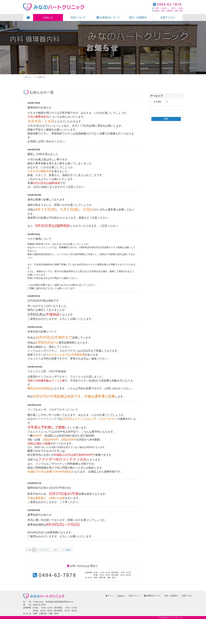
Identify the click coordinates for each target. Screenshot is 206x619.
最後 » (69, 550)
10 (55, 550)
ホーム (28, 77)
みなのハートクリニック (53, 7)
